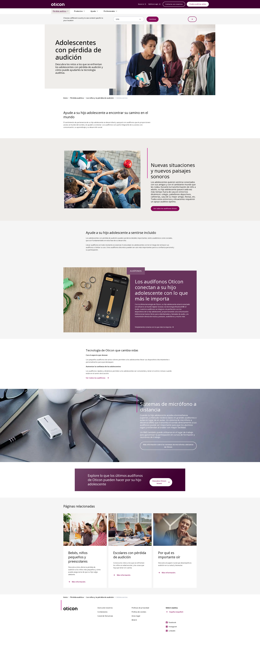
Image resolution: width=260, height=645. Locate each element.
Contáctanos (103, 612)
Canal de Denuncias (105, 616)
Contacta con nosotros (174, 4)
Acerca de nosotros (105, 608)
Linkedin (172, 631)
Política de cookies (139, 612)
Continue (152, 19)
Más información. (79, 582)
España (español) (176, 612)
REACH (134, 620)
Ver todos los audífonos (95, 378)
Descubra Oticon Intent (159, 482)
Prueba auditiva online (197, 4)
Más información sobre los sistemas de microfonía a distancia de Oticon (168, 445)
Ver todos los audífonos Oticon (165, 208)
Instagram (173, 626)
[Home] (57, 4)
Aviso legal (136, 616)
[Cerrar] (192, 19)
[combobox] (127, 19)
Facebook (172, 622)
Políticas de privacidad (140, 608)
